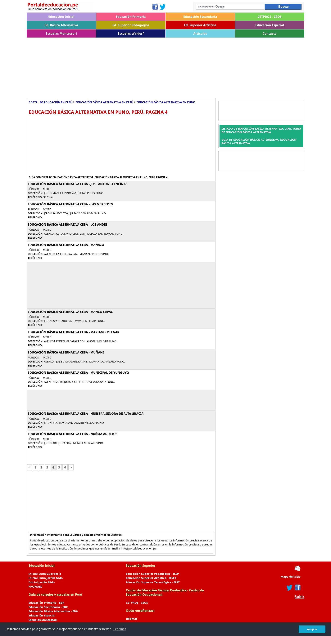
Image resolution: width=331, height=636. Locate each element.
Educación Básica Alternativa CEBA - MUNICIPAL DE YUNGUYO (78, 373)
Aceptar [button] (312, 629)
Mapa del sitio (291, 576)
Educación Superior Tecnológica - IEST (153, 582)
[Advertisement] (141, 66)
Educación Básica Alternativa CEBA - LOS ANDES (67, 224)
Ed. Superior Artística (200, 25)
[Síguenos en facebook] (297, 588)
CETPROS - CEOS (270, 17)
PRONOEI (35, 586)
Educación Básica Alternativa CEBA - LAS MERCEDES (70, 204)
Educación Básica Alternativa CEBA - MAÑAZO (66, 245)
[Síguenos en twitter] (289, 588)
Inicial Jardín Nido (42, 582)
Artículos (200, 33)
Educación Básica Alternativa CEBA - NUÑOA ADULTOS (72, 434)
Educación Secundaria (200, 17)
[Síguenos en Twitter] (163, 7)
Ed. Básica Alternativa (61, 25)
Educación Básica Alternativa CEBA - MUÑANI (66, 352)
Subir (299, 596)
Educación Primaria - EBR (46, 602)
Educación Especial (269, 25)
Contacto (270, 33)
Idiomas (131, 618)
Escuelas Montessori (61, 33)
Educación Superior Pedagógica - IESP (152, 574)
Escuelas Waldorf (131, 33)
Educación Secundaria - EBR (48, 607)
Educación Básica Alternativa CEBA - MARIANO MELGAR (73, 332)
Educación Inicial (61, 17)
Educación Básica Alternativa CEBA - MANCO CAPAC (70, 312)
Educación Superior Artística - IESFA (151, 578)
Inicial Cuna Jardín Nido (46, 578)
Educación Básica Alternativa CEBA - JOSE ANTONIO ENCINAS (77, 184)
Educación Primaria (131, 17)
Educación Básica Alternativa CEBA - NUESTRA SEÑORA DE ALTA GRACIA (85, 413)
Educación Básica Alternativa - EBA (53, 611)
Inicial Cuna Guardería (45, 574)
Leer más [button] (119, 629)
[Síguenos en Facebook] (155, 7)
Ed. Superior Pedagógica (130, 25)
